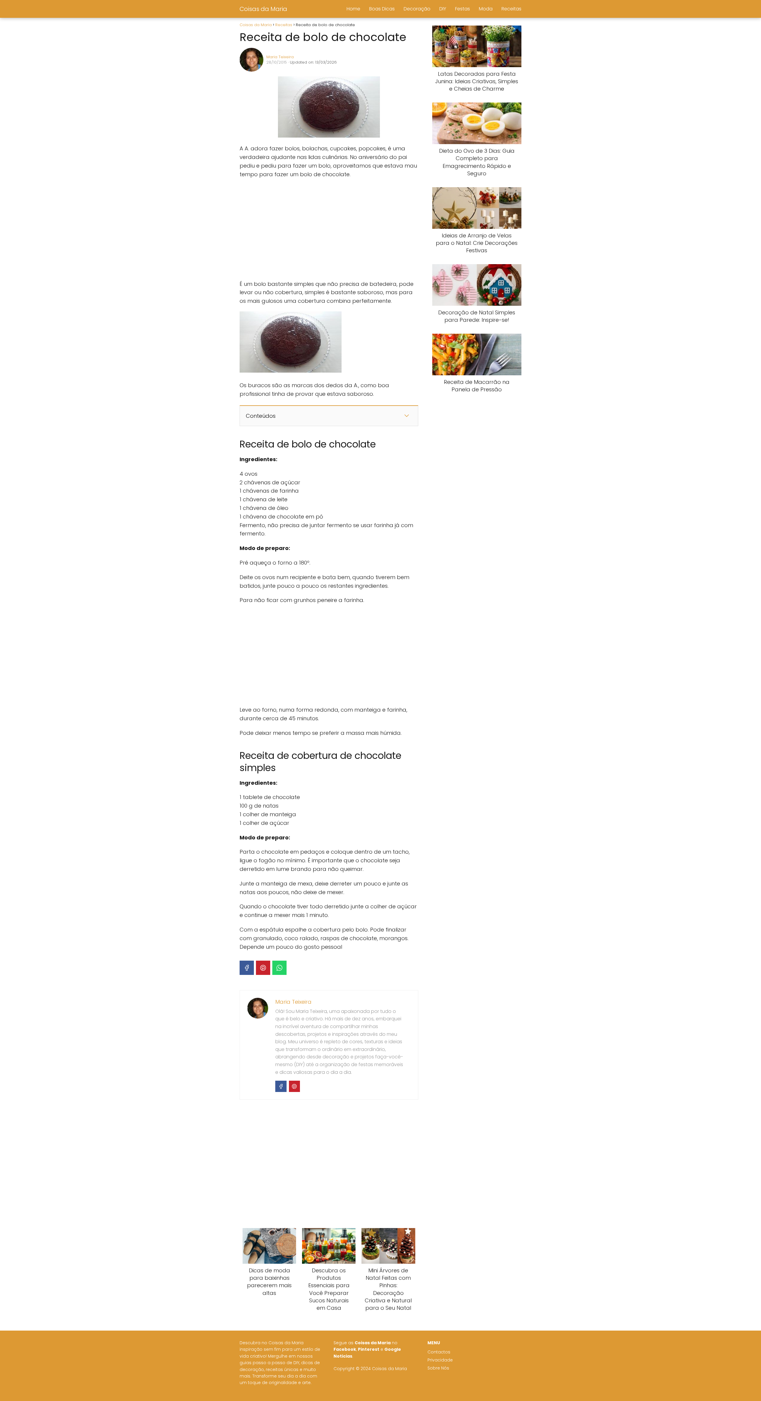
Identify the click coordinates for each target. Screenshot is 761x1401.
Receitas (511, 8)
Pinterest (368, 1350)
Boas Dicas (382, 8)
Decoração (417, 8)
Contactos (438, 1352)
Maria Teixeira (280, 57)
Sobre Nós (438, 1368)
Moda (486, 8)
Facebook (345, 1350)
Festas (462, 8)
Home (353, 8)
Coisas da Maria (263, 9)
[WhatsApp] (279, 968)
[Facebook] (247, 968)
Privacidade (440, 1360)
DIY (442, 8)
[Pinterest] (263, 968)
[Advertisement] (329, 229)
